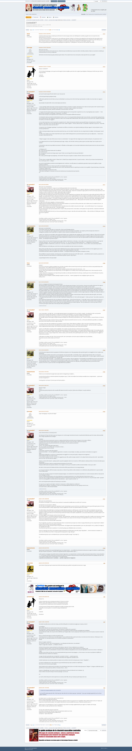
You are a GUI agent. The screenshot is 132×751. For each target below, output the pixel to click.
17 (53, 29)
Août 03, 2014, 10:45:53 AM (43, 430)
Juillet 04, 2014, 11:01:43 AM (44, 687)
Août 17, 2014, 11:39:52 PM (43, 309)
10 (42, 29)
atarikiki (30, 563)
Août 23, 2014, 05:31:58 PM (43, 184)
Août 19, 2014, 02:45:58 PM (43, 281)
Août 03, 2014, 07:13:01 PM (43, 411)
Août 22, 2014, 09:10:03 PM (43, 226)
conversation (31, 226)
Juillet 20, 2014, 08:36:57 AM (44, 596)
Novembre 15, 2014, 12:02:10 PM (45, 47)
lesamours (31, 66)
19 (56, 29)
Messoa (64, 20)
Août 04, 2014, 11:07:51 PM (43, 371)
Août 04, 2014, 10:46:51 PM (43, 385)
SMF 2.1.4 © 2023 (28, 748)
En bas (27, 29)
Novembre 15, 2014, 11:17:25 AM (45, 66)
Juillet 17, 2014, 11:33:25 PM (44, 621)
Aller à (85, 730)
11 (44, 29)
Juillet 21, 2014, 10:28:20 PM (44, 498)
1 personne (41, 305)
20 (57, 29)
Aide (102, 748)
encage (30, 47)
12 (45, 29)
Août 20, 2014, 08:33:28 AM (43, 262)
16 (52, 29)
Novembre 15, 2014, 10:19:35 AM (45, 91)
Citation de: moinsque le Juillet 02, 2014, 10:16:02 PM (51, 690)
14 (48, 29)
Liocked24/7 (31, 91)
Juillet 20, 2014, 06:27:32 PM (44, 547)
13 (47, 29)
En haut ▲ (105, 748)
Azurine (68, 20)
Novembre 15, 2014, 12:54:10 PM (45, 33)
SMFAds (26, 749)
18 (54, 29)
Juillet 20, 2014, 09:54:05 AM (44, 563)
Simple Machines (34, 748)
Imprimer (104, 29)
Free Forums (31, 749)
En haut (27, 725)
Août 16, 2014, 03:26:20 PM (43, 350)
